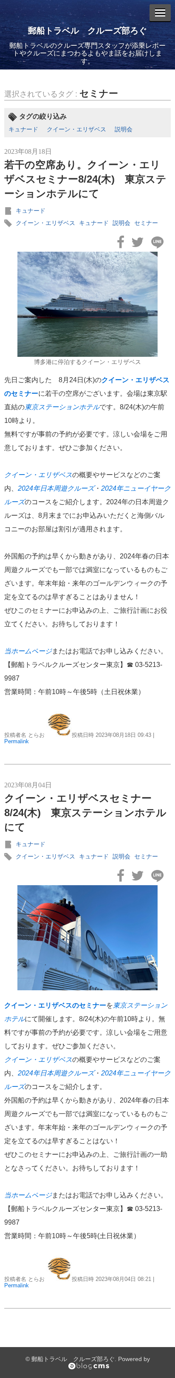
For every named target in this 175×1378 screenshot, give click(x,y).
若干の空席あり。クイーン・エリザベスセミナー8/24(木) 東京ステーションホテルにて (85, 179)
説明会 (124, 129)
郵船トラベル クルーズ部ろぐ (87, 30)
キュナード (23, 129)
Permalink (16, 741)
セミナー (98, 93)
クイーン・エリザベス (76, 129)
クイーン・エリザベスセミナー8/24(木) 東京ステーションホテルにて (85, 812)
